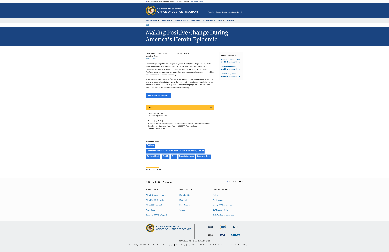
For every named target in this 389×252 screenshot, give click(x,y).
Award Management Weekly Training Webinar (230, 68)
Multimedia (183, 200)
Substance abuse (203, 156)
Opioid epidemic (153, 156)
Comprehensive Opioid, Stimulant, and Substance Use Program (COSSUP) (175, 150)
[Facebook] (229, 183)
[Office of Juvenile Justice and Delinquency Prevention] (210, 237)
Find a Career (150, 210)
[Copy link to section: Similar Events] (235, 55)
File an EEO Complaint (154, 205)
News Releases (184, 205)
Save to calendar (152, 59)
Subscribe (235, 12)
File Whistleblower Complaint (150, 245)
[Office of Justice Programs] (151, 10)
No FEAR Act (214, 245)
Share (243, 13)
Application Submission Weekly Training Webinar (230, 60)
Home (147, 24)
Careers (228, 12)
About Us (211, 12)
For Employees (218, 200)
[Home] (178, 10)
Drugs (174, 156)
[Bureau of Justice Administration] (210, 228)
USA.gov (246, 245)
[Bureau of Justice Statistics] (223, 230)
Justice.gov (255, 245)
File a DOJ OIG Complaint (155, 200)
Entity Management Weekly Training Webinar (230, 75)
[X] (235, 183)
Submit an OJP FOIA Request (156, 215)
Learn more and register (157, 95)
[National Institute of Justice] (235, 228)
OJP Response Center (220, 210)
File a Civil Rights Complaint (156, 195)
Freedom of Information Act (230, 245)
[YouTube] (241, 183)
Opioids (166, 156)
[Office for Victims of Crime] (223, 236)
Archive (215, 195)
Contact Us (220, 12)
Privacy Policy (180, 245)
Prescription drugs (186, 156)
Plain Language (168, 245)
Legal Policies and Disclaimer (198, 245)
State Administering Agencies (223, 215)
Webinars (150, 145)
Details (150, 108)
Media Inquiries (184, 195)
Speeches (182, 210)
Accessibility (133, 245)
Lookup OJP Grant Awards (222, 205)
